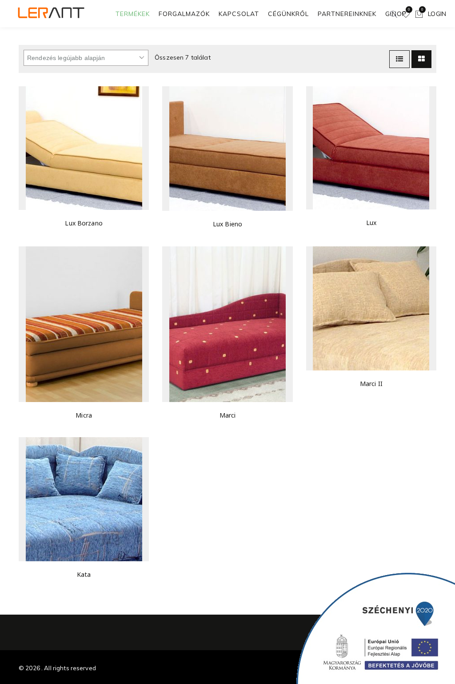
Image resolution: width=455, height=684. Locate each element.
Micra (84, 415)
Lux (371, 222)
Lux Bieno (227, 224)
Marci (228, 415)
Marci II (371, 383)
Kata (84, 574)
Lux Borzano (84, 223)
